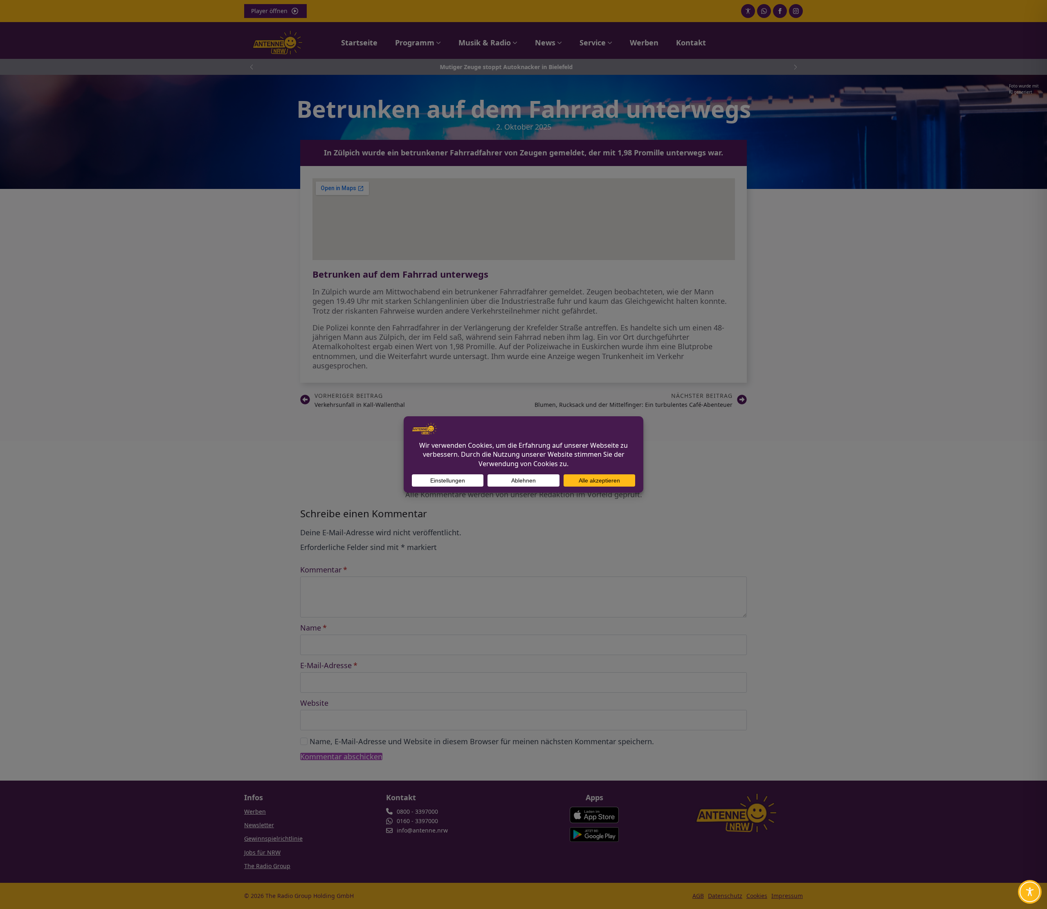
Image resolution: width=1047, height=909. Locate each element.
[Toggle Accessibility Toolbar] (1030, 892)
